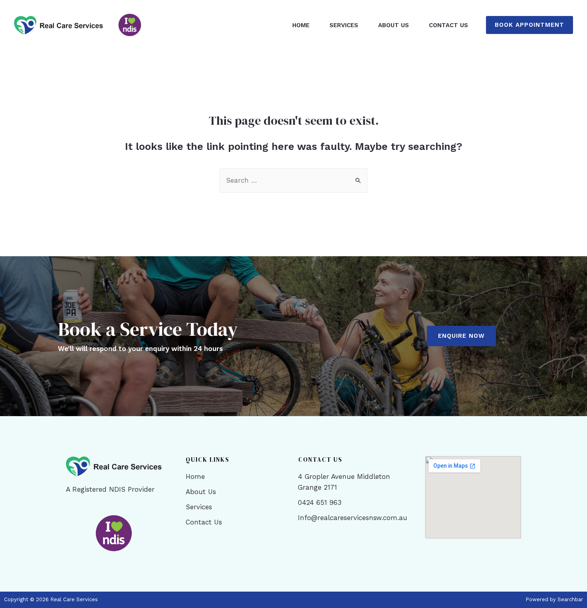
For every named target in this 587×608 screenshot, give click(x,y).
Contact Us (448, 25)
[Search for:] (293, 180)
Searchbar (570, 599)
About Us (393, 25)
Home (300, 25)
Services (343, 25)
